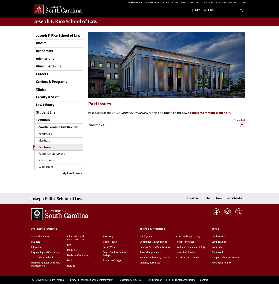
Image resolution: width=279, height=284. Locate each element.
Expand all (239, 120)
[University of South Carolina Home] (58, 10)
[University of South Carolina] (59, 214)
